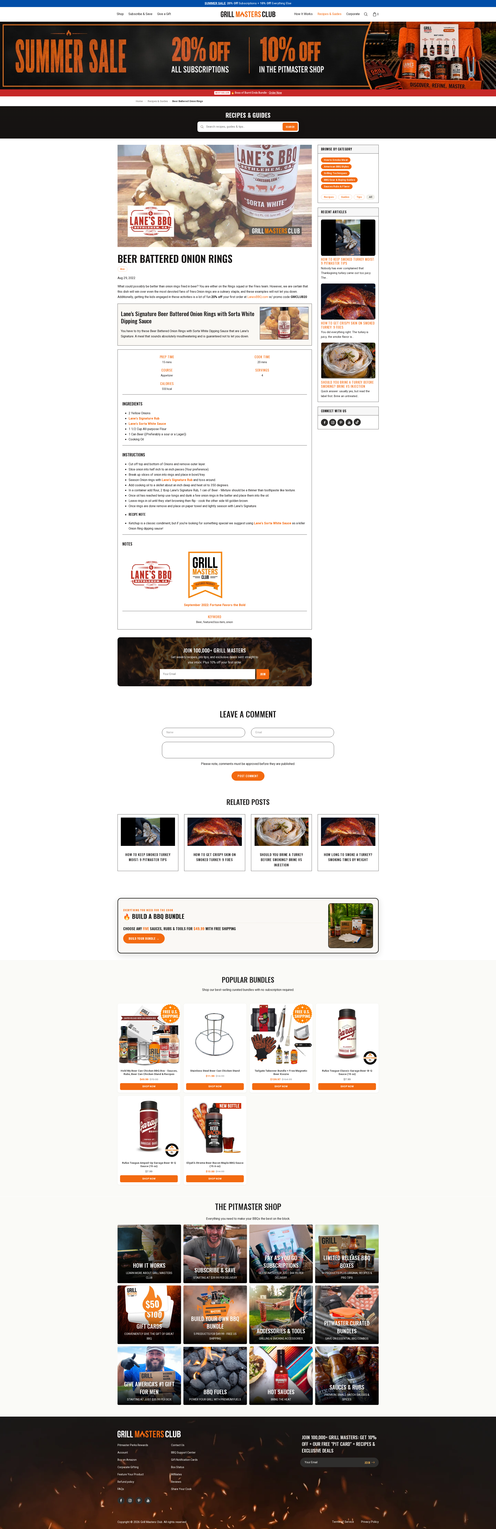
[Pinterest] (340, 422)
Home (139, 101)
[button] (120, 14)
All (370, 197)
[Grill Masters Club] (248, 14)
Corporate (353, 14)
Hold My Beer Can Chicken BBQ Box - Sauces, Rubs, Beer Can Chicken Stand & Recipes (149, 1072)
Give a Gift (164, 14)
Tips (359, 197)
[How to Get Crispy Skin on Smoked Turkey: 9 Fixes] (348, 302)
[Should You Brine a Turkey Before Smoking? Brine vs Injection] (348, 361)
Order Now (275, 93)
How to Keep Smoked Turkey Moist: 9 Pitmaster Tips (348, 261)
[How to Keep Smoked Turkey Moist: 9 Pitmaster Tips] (348, 238)
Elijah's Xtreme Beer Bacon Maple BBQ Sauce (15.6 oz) (215, 1164)
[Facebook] (324, 422)
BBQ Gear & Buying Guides (339, 180)
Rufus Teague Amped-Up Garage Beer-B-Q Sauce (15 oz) (149, 1164)
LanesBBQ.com (257, 297)
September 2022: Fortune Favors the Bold (214, 605)
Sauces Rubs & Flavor (337, 186)
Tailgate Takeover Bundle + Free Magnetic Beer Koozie (281, 1072)
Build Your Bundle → (144, 938)
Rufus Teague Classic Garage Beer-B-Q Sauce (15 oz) (347, 1072)
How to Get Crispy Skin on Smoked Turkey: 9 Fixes (348, 325)
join (368, 1462)
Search (290, 127)
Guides (345, 197)
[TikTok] (357, 422)
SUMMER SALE (215, 3)
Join (262, 674)
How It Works (303, 14)
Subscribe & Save (140, 14)
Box (122, 269)
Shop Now (149, 1086)
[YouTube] (349, 422)
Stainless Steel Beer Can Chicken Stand (215, 1071)
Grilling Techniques (335, 173)
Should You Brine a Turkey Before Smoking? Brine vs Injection (347, 384)
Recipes (329, 197)
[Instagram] (332, 422)
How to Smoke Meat (336, 160)
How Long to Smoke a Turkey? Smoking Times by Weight (348, 857)
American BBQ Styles (336, 166)
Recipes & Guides (329, 14)
